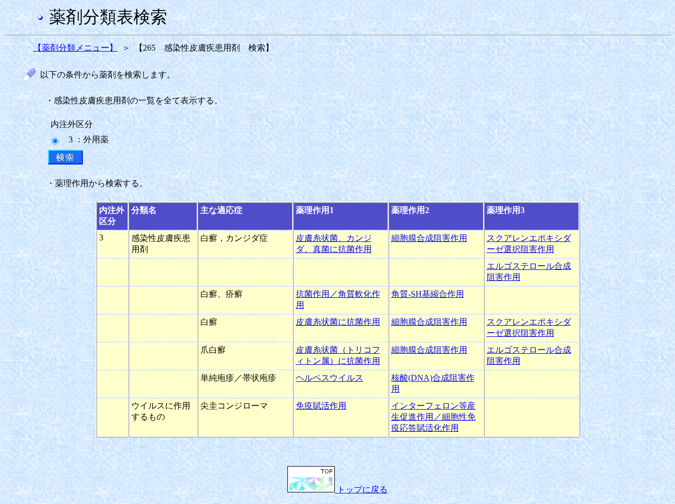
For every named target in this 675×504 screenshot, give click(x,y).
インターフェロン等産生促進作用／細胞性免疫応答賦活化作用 (433, 416)
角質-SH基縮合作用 (427, 293)
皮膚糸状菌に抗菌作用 (338, 321)
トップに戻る (361, 489)
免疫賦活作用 (321, 405)
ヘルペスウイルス (329, 377)
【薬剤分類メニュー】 (75, 47)
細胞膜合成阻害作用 (429, 238)
